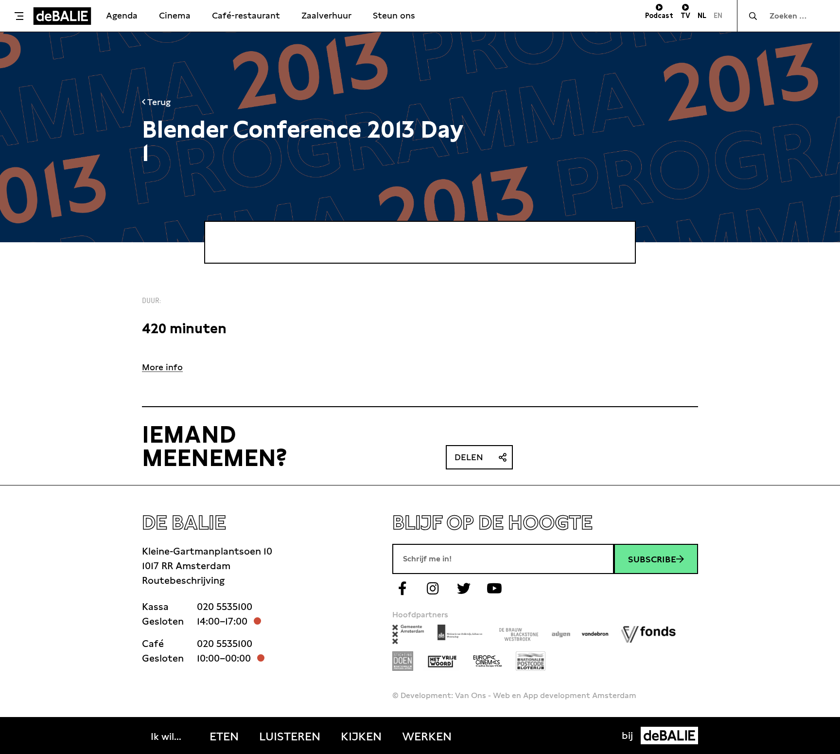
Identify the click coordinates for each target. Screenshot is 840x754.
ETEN (224, 736)
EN (718, 15)
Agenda (122, 15)
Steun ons (394, 15)
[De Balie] (62, 16)
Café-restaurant (246, 15)
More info (162, 367)
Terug (158, 102)
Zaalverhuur (326, 15)
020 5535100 (224, 606)
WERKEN (427, 736)
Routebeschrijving (183, 580)
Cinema (175, 15)
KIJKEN (361, 736)
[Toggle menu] (19, 16)
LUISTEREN (289, 736)
